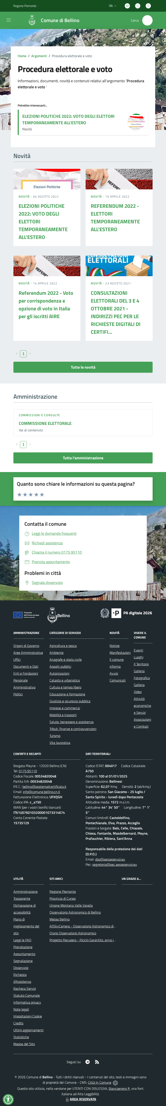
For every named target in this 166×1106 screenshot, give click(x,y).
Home (22, 55)
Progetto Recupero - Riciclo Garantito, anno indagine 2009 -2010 (96, 940)
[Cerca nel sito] (147, 20)
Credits (18, 1023)
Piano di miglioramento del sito (26, 926)
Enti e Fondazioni (25, 673)
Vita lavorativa (59, 742)
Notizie (115, 645)
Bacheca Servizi (24, 988)
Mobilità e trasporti (63, 714)
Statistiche (21, 1037)
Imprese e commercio (64, 708)
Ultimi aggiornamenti (28, 1030)
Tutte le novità (83, 367)
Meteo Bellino (59, 919)
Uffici (17, 659)
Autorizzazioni (59, 673)
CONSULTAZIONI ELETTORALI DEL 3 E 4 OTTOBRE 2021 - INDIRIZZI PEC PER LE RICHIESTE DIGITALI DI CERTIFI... (115, 312)
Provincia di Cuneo (62, 898)
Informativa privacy (27, 1002)
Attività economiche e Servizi (142, 705)
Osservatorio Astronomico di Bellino (75, 912)
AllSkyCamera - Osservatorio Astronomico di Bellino (86, 926)
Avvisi (114, 673)
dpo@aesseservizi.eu (110, 859)
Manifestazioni (120, 652)
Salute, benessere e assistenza (71, 721)
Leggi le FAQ (22, 940)
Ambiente (56, 652)
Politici (18, 694)
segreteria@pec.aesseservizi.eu (114, 864)
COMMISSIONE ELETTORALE (45, 423)
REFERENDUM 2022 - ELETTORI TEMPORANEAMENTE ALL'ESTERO (115, 217)
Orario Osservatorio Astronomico (72, 933)
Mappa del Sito (24, 1043)
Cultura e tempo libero (65, 687)
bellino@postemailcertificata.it (44, 786)
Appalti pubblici (60, 666)
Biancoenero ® (119, 1088)
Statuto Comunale (26, 995)
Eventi (138, 650)
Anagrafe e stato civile (65, 659)
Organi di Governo (26, 645)
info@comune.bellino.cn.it (41, 791)
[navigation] (8, 20)
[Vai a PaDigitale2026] (126, 612)
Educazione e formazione (67, 694)
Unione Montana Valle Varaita (71, 905)
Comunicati (118, 680)
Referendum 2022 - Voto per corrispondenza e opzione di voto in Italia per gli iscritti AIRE (46, 304)
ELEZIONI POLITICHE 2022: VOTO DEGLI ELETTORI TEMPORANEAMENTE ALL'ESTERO (68, 119)
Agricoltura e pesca (63, 645)
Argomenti (39, 55)
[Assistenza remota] (115, 1082)
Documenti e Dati (25, 666)
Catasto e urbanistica (64, 680)
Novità (25, 196)
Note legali (21, 1009)
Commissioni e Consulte (39, 415)
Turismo (54, 735)
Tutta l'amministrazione (83, 458)
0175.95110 (28, 771)
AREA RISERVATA (83, 1099)
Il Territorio (141, 664)
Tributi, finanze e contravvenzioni (72, 728)
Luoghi (138, 657)
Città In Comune (99, 1082)
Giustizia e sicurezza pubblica (69, 701)
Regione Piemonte (24, 5)
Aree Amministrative (28, 652)
